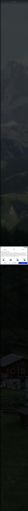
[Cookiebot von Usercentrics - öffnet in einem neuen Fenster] (24, 247)
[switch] (11, 260)
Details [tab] (14, 249)
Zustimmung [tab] (4, 249)
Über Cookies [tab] (23, 249)
